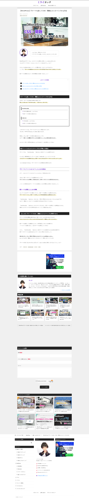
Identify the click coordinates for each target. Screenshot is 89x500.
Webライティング (21, 454)
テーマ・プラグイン (21, 471)
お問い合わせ (43, 5)
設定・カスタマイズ (23, 15)
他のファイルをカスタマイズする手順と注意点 (32, 86)
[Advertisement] (34, 261)
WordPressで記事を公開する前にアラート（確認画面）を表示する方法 (51, 318)
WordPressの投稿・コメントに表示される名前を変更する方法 (37, 306)
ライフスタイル (19, 485)
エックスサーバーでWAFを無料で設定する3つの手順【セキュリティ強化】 (58, 325)
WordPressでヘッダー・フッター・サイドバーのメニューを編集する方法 (65, 318)
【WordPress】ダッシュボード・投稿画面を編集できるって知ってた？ (23, 318)
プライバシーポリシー (51, 492)
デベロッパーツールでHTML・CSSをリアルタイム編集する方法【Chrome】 (23, 306)
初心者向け (20, 466)
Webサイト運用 (20, 449)
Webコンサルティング (22, 460)
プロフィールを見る (66, 290)
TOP (19, 435)
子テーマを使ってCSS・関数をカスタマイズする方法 (33, 83)
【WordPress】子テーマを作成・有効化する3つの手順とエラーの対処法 (65, 306)
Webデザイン (20, 457)
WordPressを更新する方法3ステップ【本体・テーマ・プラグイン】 (37, 318)
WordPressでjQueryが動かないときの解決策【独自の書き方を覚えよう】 (51, 306)
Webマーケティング (21, 452)
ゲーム (18, 477)
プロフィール (35, 5)
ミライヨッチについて (21, 488)
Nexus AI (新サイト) (52, 5)
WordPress (19, 463)
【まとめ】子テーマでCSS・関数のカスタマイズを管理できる (35, 88)
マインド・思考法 (20, 483)
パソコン (18, 480)
